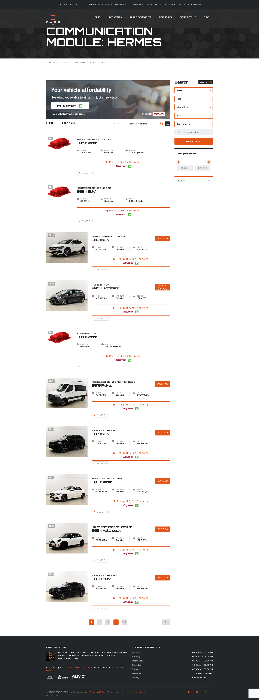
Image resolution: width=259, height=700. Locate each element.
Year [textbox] (179, 115)
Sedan (155, 4)
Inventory (114, 17)
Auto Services (140, 17)
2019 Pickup (113, 384)
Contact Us (187, 17)
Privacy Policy (98, 692)
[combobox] (193, 90)
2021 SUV (109, 238)
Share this (87, 173)
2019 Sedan (94, 141)
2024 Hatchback (112, 529)
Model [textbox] (180, 99)
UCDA (116, 667)
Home (96, 17)
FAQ (206, 17)
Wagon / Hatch (178, 4)
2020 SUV (104, 577)
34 (124, 622)
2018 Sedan (87, 335)
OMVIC (49, 670)
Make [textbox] (180, 90)
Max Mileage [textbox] (183, 107)
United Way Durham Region (79, 667)
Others (198, 4)
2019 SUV (104, 432)
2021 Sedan (107, 480)
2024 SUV (94, 190)
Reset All (204, 82)
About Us (165, 17)
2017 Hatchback (105, 286)
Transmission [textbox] (184, 124)
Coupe (148, 4)
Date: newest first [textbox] (138, 124)
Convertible (137, 4)
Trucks (190, 4)
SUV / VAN (164, 4)
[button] (70, 105)
